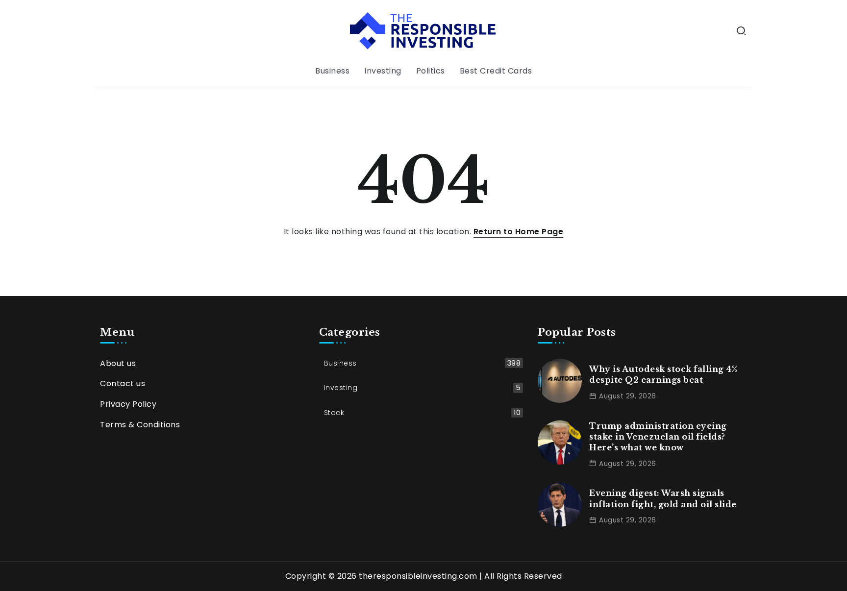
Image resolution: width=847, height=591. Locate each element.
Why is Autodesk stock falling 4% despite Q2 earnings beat (663, 374)
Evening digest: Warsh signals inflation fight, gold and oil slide (663, 498)
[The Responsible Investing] (423, 30)
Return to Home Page (518, 231)
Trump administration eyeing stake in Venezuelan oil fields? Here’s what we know (658, 437)
